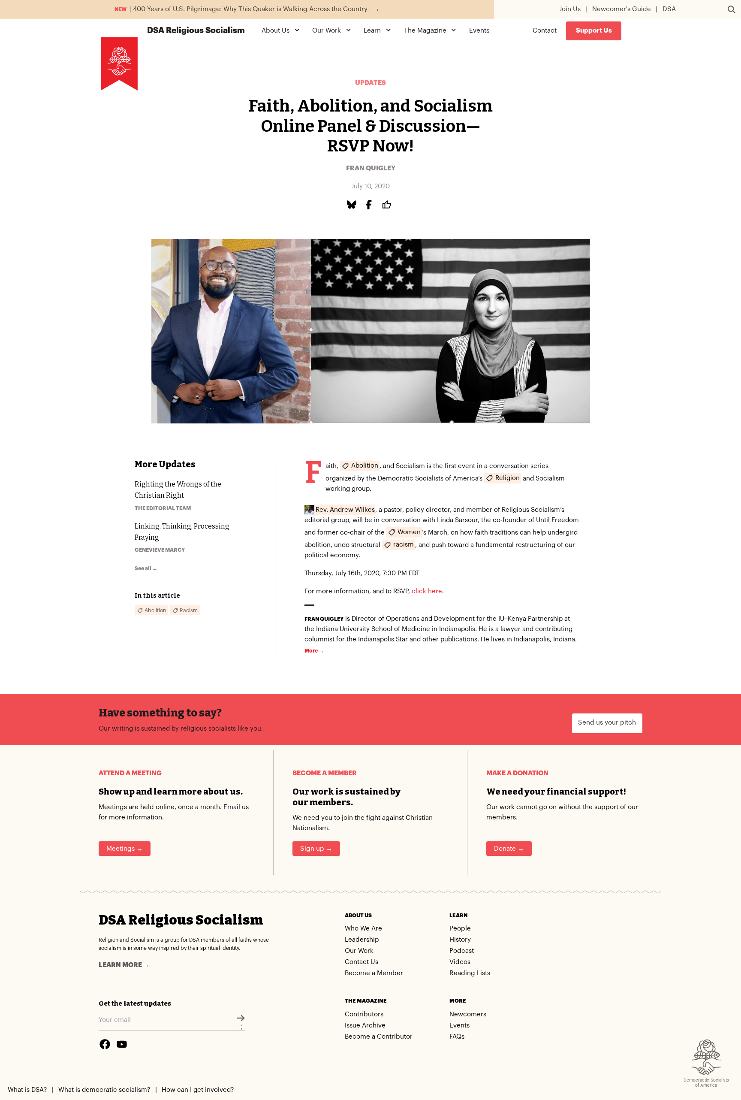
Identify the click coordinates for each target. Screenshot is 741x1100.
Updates (370, 83)
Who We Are (363, 928)
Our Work (359, 951)
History (460, 940)
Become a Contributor (379, 1037)
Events (479, 30)
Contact (545, 30)
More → (314, 650)
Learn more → (124, 965)
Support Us (594, 30)
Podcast (461, 951)
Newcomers (467, 1014)
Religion (507, 478)
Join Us (570, 9)
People (460, 928)
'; (240, 1027)
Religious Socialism (196, 31)
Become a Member (374, 973)
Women (409, 532)
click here (427, 591)
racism (403, 544)
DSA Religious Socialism (181, 920)
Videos (459, 962)
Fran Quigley (370, 168)
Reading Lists (469, 973)
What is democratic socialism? (104, 1090)
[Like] (388, 205)
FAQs (456, 1037)
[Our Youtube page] (122, 1044)
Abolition (364, 465)
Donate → (509, 849)
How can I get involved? (198, 1090)
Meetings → (124, 849)
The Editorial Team (163, 508)
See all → (146, 568)
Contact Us (361, 962)
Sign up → (316, 849)
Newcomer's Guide (621, 9)
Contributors (364, 1014)
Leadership (362, 940)
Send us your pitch (607, 722)
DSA (669, 9)
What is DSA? (27, 1090)
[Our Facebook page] (105, 1044)
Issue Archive (365, 1025)
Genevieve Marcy (160, 550)
